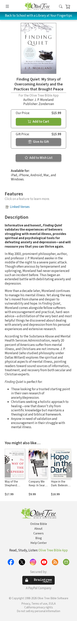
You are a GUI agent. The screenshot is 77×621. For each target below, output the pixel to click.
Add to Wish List (41, 157)
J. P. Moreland (44, 100)
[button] (60, 7)
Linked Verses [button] (20, 206)
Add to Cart (40, 121)
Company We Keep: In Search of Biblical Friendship (38, 487)
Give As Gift (40, 141)
